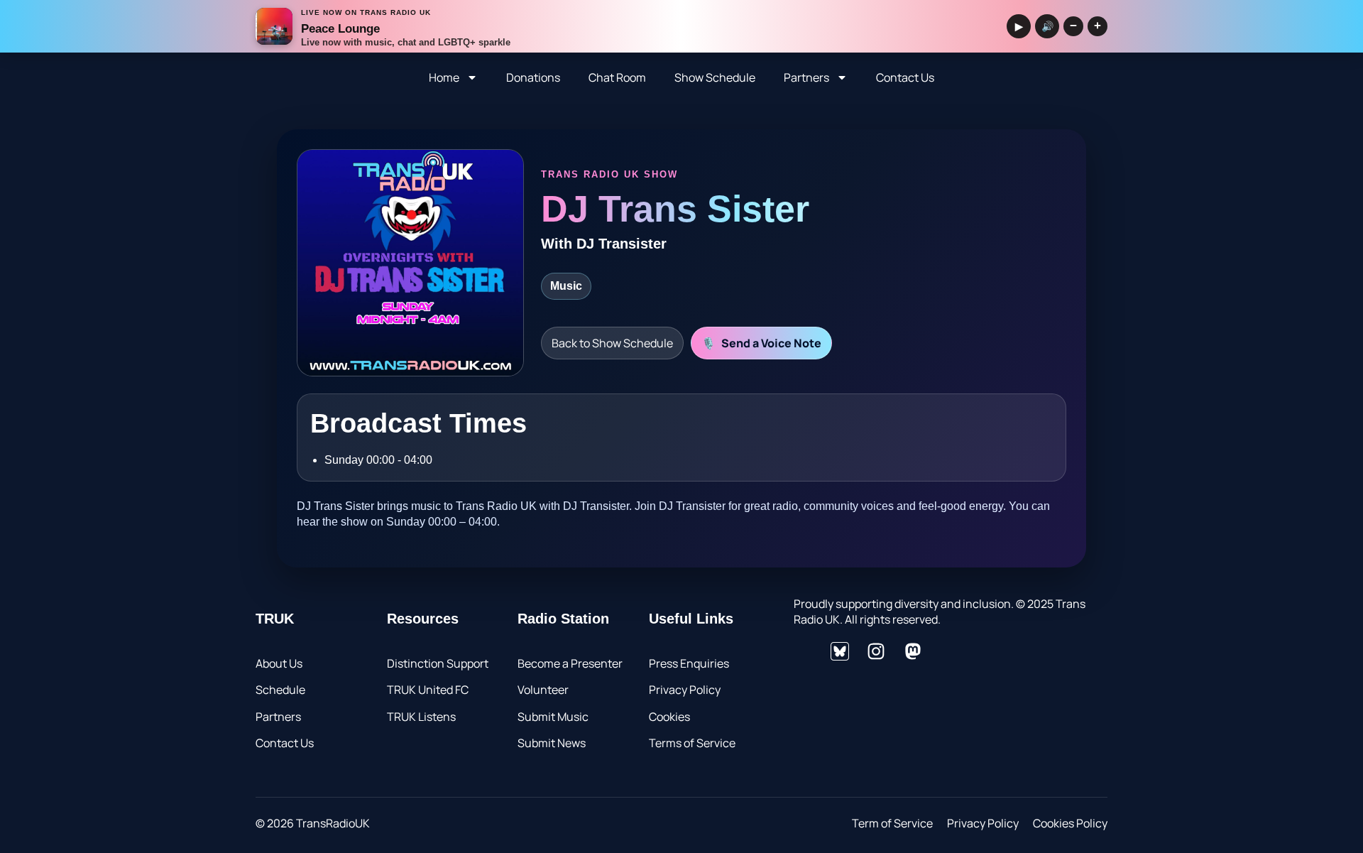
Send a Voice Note (761, 343)
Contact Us (905, 77)
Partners (806, 77)
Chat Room (617, 77)
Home (444, 77)
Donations (533, 77)
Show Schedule (714, 77)
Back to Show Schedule (612, 343)
